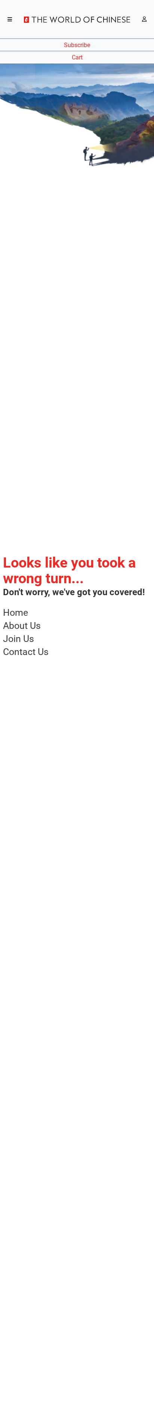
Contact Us (26, 651)
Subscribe (77, 45)
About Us (22, 625)
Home (15, 612)
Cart (77, 57)
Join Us (18, 638)
